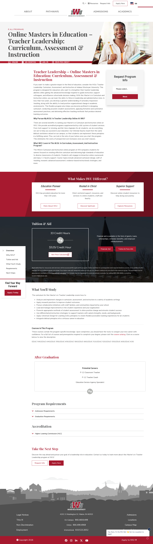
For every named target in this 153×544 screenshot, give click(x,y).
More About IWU (50, 206)
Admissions (100, 11)
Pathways (52, 11)
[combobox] (134, 3)
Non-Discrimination (24, 525)
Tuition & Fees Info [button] (125, 249)
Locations (132, 520)
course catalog (119, 334)
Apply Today (12, 292)
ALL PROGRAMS (16, 29)
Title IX (19, 520)
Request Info (105, 3)
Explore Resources (125, 206)
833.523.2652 (81, 530)
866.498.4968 (79, 525)
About (28, 11)
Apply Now (120, 3)
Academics (125, 11)
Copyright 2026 (25, 540)
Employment (22, 530)
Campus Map (131, 525)
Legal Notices (22, 514)
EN (136, 3)
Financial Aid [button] (105, 249)
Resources (93, 3)
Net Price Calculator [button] (59, 254)
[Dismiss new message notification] (149, 529)
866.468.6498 (81, 520)
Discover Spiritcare (87, 206)
